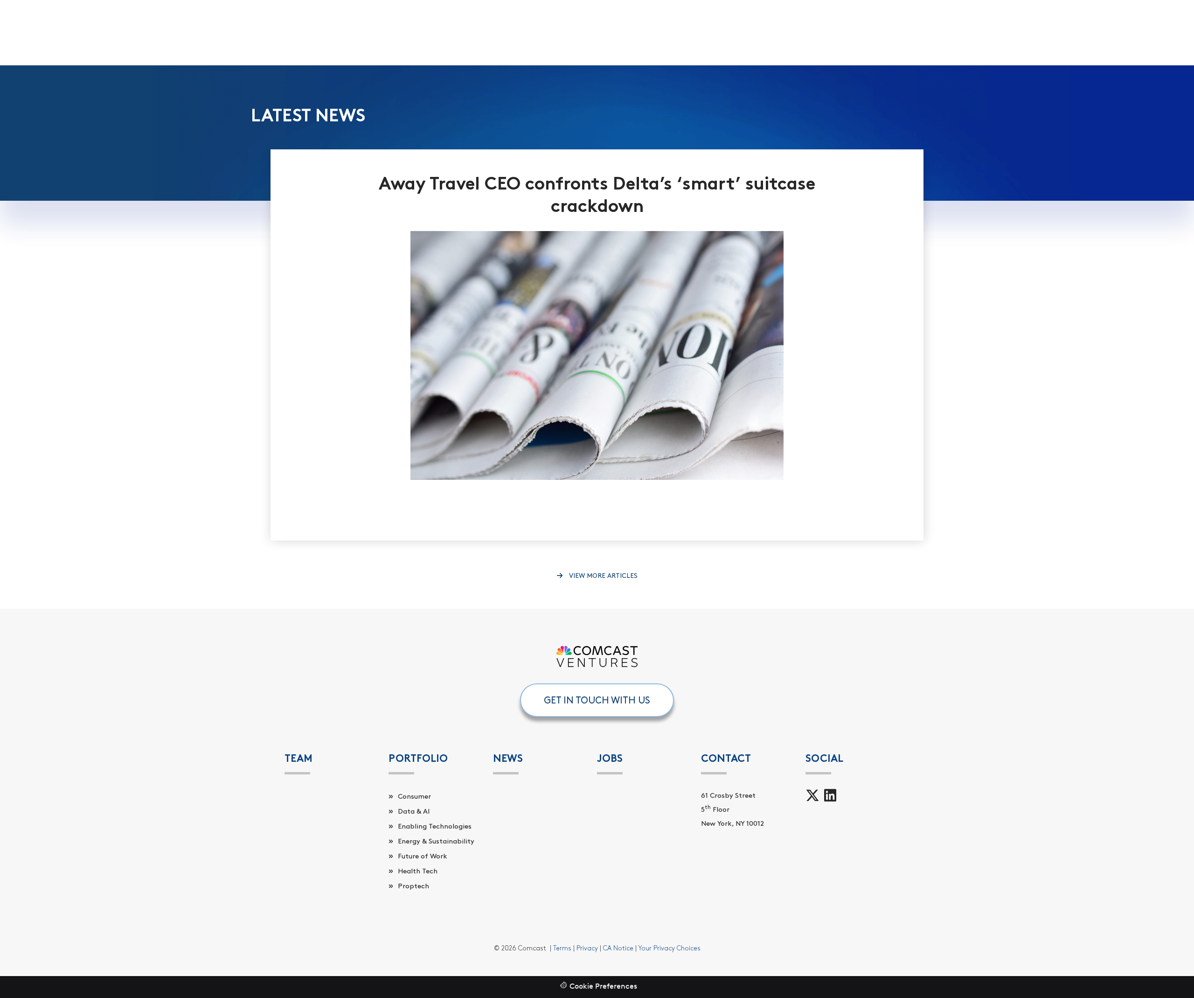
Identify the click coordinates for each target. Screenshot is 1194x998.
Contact (726, 758)
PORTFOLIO (418, 758)
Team (298, 758)
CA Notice (618, 948)
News (508, 758)
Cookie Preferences (603, 987)
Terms (562, 948)
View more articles (602, 576)
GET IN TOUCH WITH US (597, 700)
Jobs (610, 758)
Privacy (587, 948)
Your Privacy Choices (670, 948)
